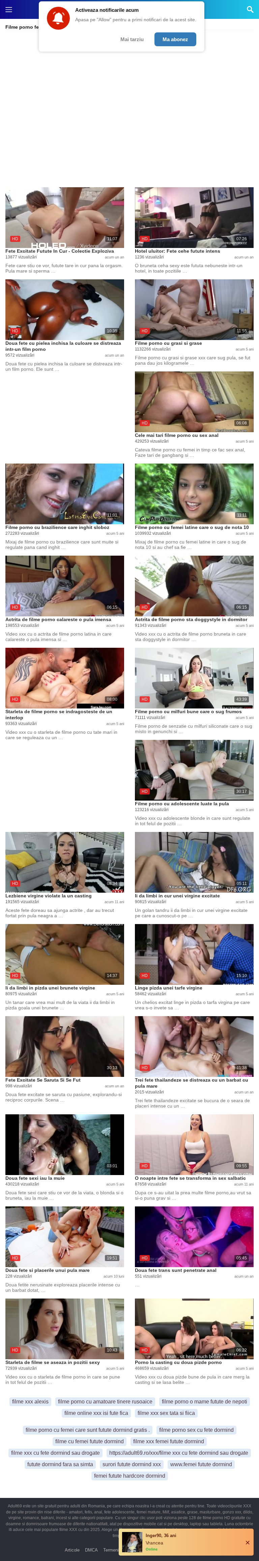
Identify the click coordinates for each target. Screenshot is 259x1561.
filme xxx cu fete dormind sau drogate (55, 1453)
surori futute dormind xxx (132, 1464)
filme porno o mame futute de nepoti (204, 1401)
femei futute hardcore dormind (129, 1476)
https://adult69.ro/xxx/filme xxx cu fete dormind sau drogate (178, 1453)
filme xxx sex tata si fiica (166, 1413)
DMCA (91, 1550)
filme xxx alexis (30, 1401)
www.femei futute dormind (201, 1464)
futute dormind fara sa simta (60, 1464)
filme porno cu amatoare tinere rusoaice (105, 1401)
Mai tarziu (132, 39)
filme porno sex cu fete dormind (196, 1430)
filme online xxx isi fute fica (96, 1413)
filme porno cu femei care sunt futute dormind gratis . (88, 1430)
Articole (72, 1550)
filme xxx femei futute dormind (168, 1441)
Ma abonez (175, 39)
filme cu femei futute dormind (89, 1441)
